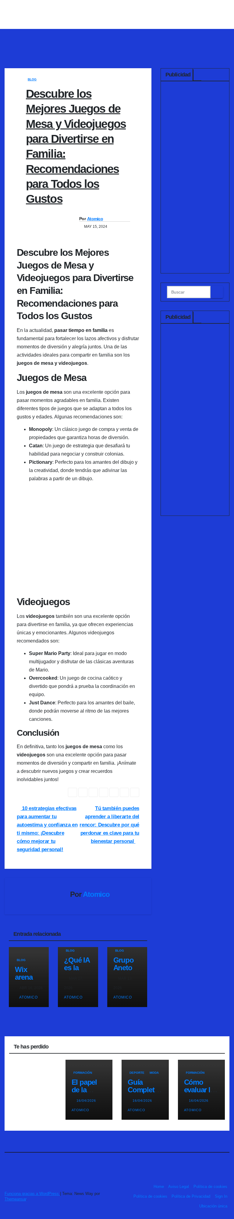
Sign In (221, 1196)
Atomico (95, 218)
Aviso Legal (178, 1186)
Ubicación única (213, 1206)
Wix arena (23, 973)
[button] (225, 39)
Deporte (136, 1072)
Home (159, 1186)
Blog (32, 79)
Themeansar (15, 1199)
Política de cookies (210, 1186)
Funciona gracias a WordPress (32, 1193)
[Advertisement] (195, 178)
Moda (154, 1072)
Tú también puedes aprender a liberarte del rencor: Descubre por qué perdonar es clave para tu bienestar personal (109, 824)
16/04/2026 (86, 1100)
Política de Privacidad (191, 1196)
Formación (82, 1072)
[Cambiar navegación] (119, 39)
